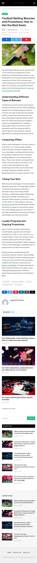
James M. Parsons (12, 29)
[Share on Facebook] (6, 39)
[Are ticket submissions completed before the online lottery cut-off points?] (18, 355)
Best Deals (6, 281)
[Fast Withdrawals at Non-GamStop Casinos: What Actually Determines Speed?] (18, 326)
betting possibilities (9, 265)
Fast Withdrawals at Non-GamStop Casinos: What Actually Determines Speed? (23, 455)
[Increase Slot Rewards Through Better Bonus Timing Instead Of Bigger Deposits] (7, 444)
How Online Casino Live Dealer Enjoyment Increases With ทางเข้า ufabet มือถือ (24, 478)
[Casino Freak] (18, 3)
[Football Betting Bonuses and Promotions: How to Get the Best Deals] (18, 55)
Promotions (18, 284)
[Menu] (3, 3)
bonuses (29, 281)
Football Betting (8, 284)
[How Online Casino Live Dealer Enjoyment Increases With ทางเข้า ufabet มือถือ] (7, 479)
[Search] (34, 3)
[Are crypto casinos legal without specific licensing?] (18, 385)
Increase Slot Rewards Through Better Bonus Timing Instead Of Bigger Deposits (24, 443)
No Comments (25, 32)
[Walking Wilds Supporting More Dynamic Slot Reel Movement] (7, 434)
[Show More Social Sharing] (33, 39)
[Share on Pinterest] (26, 39)
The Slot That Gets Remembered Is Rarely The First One (24, 467)
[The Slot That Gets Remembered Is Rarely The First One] (7, 467)
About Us (26, 552)
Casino (5, 13)
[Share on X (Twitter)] (16, 39)
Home (3, 8)
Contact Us (17, 552)
